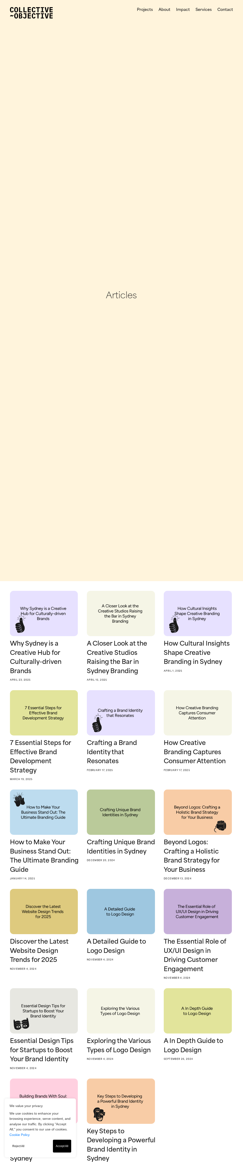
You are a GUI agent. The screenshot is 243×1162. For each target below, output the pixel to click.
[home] (31, 12)
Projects (145, 10)
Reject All (18, 1146)
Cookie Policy (19, 1135)
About (164, 10)
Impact (183, 10)
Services (204, 10)
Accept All (62, 1146)
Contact (225, 10)
